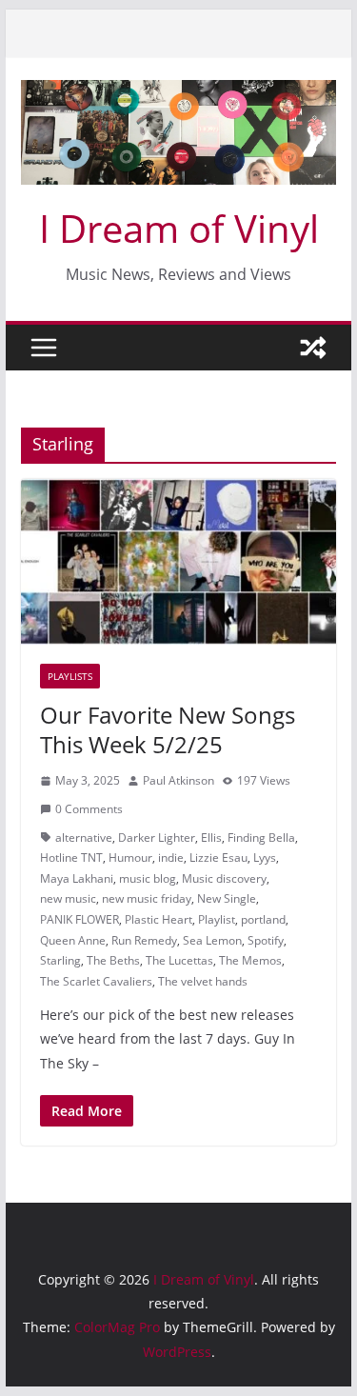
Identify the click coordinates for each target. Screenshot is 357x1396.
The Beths (113, 960)
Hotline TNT (71, 857)
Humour (130, 857)
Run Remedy (144, 940)
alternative (83, 837)
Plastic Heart (158, 919)
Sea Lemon (212, 940)
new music (68, 898)
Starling (60, 960)
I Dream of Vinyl (179, 228)
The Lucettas (179, 960)
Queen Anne (73, 940)
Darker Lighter (156, 837)
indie (171, 857)
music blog (147, 878)
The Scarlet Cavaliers (96, 981)
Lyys (264, 857)
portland (263, 919)
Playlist (216, 919)
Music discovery (224, 878)
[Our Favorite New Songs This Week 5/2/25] (179, 562)
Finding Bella (261, 837)
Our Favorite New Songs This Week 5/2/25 (167, 729)
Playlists (70, 676)
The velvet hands (203, 981)
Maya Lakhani (76, 878)
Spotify (266, 940)
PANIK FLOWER (79, 919)
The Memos (250, 960)
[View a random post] (313, 347)
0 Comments (89, 809)
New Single (226, 898)
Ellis (211, 837)
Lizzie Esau (218, 857)
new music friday (146, 898)
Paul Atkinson (178, 780)
